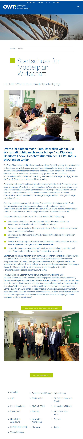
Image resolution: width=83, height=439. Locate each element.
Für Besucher (37, 398)
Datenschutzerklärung (41, 393)
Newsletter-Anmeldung (37, 420)
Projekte (57, 419)
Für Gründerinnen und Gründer (63, 399)
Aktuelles (14, 392)
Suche (56, 427)
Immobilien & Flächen (63, 406)
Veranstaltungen (17, 432)
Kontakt (35, 411)
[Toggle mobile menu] (78, 7)
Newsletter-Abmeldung (15, 420)
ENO (12, 398)
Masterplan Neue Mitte (61, 412)
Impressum (15, 411)
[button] (5, 336)
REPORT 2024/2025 (18, 427)
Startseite (36, 427)
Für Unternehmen (17, 406)
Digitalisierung (60, 393)
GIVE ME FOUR (38, 406)
